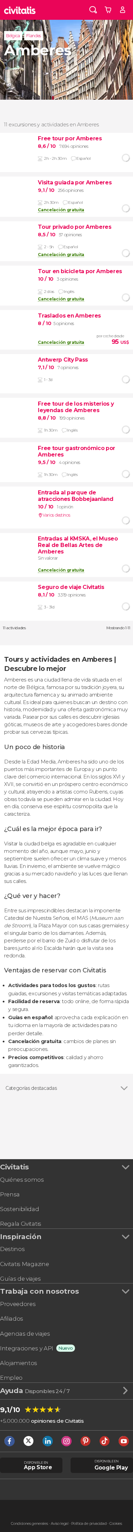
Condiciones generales (29, 1523)
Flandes (33, 35)
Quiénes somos (22, 1179)
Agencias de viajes (25, 1333)
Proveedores (17, 1304)
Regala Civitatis (20, 1223)
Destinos (12, 1249)
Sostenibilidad (19, 1209)
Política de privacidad (88, 1523)
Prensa (10, 1194)
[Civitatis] (20, 10)
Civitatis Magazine (24, 1264)
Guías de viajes (20, 1278)
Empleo (11, 1377)
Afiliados (11, 1318)
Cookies (115, 1523)
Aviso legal (59, 1523)
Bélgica (13, 35)
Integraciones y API (26, 1348)
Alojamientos (18, 1363)
